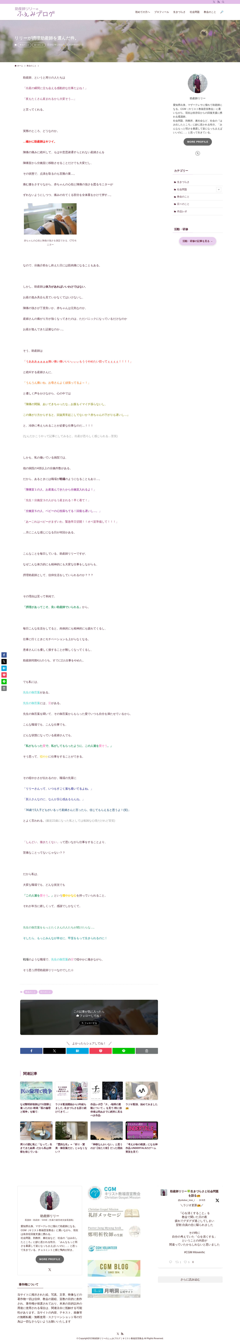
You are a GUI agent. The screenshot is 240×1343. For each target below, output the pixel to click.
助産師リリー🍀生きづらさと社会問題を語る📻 (194, 1193)
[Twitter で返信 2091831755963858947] (171, 1262)
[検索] (223, 2)
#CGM (188, 1252)
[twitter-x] (214, 2)
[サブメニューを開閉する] (218, 189)
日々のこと (39, 45)
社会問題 (182, 189)
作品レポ (182, 211)
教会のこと (24, 45)
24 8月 (202, 1200)
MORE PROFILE (197, 141)
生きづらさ (183, 182)
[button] (31, 1051)
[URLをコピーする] (147, 1051)
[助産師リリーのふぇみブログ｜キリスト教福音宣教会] (35, 12)
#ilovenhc (199, 1252)
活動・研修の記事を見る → (198, 241)
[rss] (218, 2)
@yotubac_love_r (186, 1200)
